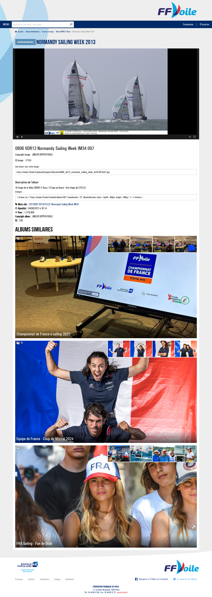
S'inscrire (204, 24)
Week (70, 204)
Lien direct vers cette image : (27, 166)
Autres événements (32, 31)
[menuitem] (19, 31)
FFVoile (177, 10)
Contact (31, 579)
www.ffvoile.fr (122, 592)
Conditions (44, 579)
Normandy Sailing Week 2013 (65, 43)
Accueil (20, 31)
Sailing (64, 204)
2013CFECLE (44, 204)
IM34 (76, 204)
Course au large (47, 31)
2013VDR (33, 204)
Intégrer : (19, 191)
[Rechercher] (71, 24)
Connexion (188, 24)
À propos (19, 579)
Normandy (56, 204)
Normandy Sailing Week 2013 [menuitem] (83, 31)
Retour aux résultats (25, 42)
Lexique (57, 579)
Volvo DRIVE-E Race (63, 31)
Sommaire (69, 579)
